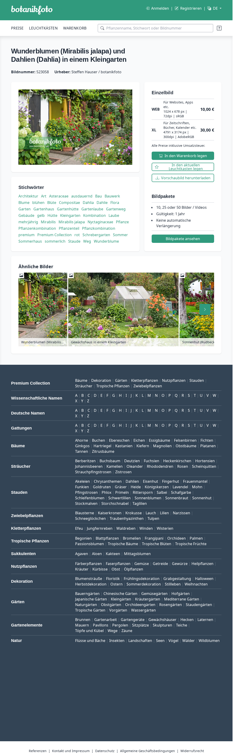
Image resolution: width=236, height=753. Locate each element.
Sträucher (83, 385)
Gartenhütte (68, 209)
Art (43, 196)
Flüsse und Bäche (90, 640)
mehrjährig (28, 221)
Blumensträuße (88, 578)
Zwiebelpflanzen (147, 385)
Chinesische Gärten (120, 593)
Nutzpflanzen (174, 380)
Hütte (52, 215)
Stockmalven (86, 503)
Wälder (188, 640)
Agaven (81, 553)
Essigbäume (159, 440)
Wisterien (165, 528)
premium (26, 234)
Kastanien (124, 445)
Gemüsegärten (154, 593)
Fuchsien (151, 460)
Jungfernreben (99, 528)
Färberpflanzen (88, 563)
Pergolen (120, 625)
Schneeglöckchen (90, 518)
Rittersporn (143, 492)
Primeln (122, 492)
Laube (114, 215)
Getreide (160, 563)
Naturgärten (86, 604)
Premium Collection (54, 234)
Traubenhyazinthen (127, 518)
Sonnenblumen (148, 497)
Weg (87, 241)
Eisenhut (150, 481)
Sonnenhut (202, 497)
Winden (146, 528)
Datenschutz (105, 751)
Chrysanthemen (108, 481)
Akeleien (82, 481)
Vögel (173, 640)
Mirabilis (48, 221)
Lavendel (180, 486)
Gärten (121, 380)
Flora (114, 202)
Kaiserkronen (109, 512)
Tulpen (153, 518)
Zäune (126, 630)
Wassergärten (143, 610)
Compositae (69, 202)
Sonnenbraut (176, 497)
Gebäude (26, 215)
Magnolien (162, 445)
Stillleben (173, 584)
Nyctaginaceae (100, 221)
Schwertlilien (119, 497)
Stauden (196, 380)
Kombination (94, 215)
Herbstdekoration (90, 584)
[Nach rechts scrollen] (204, 309)
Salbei (162, 492)
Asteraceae (58, 196)
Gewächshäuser (162, 619)
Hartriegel (102, 445)
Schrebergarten (96, 234)
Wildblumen (209, 640)
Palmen (196, 538)
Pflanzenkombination (37, 228)
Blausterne (84, 512)
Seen (160, 640)
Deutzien (132, 460)
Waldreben (126, 528)
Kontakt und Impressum (71, 751)
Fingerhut (170, 481)
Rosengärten (170, 604)
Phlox (106, 492)
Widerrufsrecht (192, 751)
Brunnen (82, 619)
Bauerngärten (87, 593)
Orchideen (176, 538)
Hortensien (205, 460)
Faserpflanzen (118, 563)
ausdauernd (81, 196)
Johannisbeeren (89, 466)
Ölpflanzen (133, 569)
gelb (41, 215)
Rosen (182, 466)
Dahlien (132, 481)
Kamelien (114, 466)
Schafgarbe (181, 492)
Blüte (51, 202)
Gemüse (141, 563)
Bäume (81, 380)
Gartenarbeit (105, 619)
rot (77, 234)
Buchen (98, 440)
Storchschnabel (115, 503)
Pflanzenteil (69, 228)
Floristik (113, 578)
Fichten (207, 440)
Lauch (151, 512)
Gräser (121, 486)
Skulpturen (162, 625)
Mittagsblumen (137, 553)
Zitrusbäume (103, 451)
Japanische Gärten (91, 599)
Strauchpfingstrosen (93, 471)
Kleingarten (70, 215)
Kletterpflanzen (144, 380)
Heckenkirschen (177, 460)
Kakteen (113, 553)
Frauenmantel (195, 481)
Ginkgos (82, 445)
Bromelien (132, 538)
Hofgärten (180, 593)
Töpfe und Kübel (89, 630)
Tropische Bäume (123, 543)
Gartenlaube (92, 209)
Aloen (97, 553)
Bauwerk (112, 196)
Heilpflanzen (202, 563)
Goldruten (102, 486)
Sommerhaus (30, 241)
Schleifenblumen (89, 497)
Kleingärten (121, 599)
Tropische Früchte (190, 543)
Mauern (82, 625)
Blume (24, 202)
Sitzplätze (140, 625)
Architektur (28, 196)
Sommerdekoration (144, 584)
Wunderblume (106, 241)
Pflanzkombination (98, 228)
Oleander (135, 466)
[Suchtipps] (219, 28)
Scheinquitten (204, 466)
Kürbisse (100, 569)
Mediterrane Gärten (181, 599)
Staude (74, 241)
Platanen (208, 445)
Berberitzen (85, 460)
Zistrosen (123, 471)
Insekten (116, 640)
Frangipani (154, 538)
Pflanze (122, 221)
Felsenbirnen (185, 440)
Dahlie (102, 202)
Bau (98, 196)
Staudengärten (199, 604)
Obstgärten (111, 604)
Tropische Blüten (156, 543)
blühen (38, 202)
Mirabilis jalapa (72, 221)
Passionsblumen (89, 543)
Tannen (81, 451)
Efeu (79, 528)
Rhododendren (160, 466)
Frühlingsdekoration (141, 578)
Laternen (205, 619)
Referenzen (38, 751)
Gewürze (180, 563)
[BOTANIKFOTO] (32, 10)
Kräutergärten (147, 599)
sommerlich (55, 241)
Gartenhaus (43, 209)
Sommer (120, 234)
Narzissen (181, 512)
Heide (136, 486)
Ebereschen (119, 440)
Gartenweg (116, 209)
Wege (113, 630)
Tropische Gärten (90, 610)
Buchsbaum (110, 460)
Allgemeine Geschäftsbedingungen (147, 751)
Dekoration (101, 380)
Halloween (204, 578)
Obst (116, 569)
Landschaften (140, 640)
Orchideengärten (140, 604)
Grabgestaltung (177, 578)
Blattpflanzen (107, 538)
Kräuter (81, 569)
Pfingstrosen (86, 492)
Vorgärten (118, 610)
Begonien (83, 538)
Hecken (187, 619)
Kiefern (142, 445)
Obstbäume (186, 445)
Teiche (181, 625)
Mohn (197, 486)
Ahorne (81, 440)
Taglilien (140, 503)
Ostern (116, 584)
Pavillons (100, 625)
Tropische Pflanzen (113, 385)
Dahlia (88, 202)
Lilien (164, 512)
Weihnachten (196, 584)
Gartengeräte (133, 619)
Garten (24, 209)
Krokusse (133, 512)
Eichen (139, 440)
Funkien (82, 486)
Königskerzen (157, 486)
